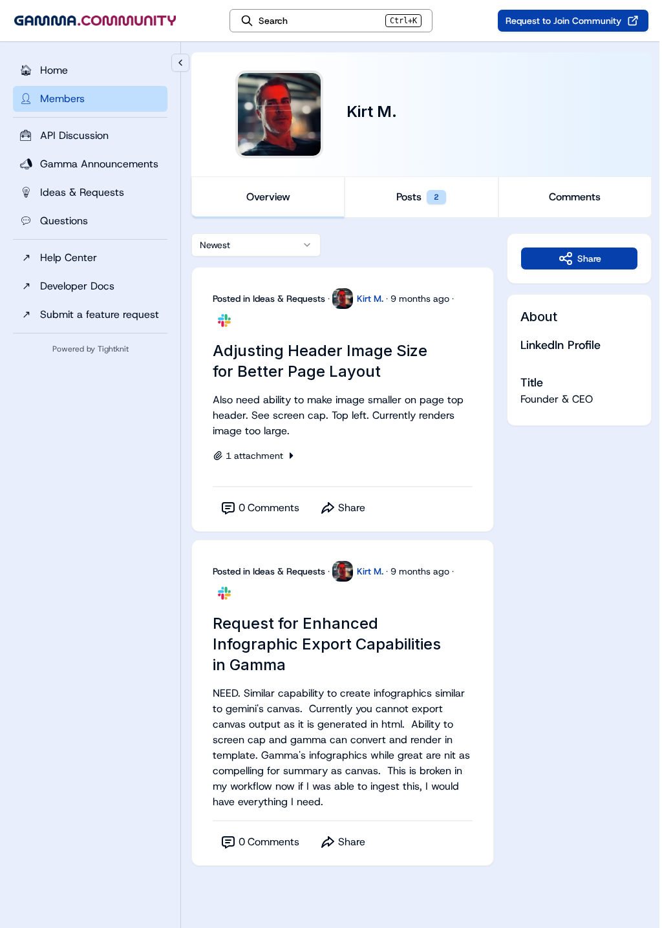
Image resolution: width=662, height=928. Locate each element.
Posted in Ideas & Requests (269, 298)
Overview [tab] (268, 197)
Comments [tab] (575, 197)
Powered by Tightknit (90, 349)
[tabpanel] (421, 562)
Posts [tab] (417, 197)
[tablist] (421, 197)
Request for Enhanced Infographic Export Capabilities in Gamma (327, 644)
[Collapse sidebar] (180, 63)
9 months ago (419, 298)
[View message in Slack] (224, 320)
